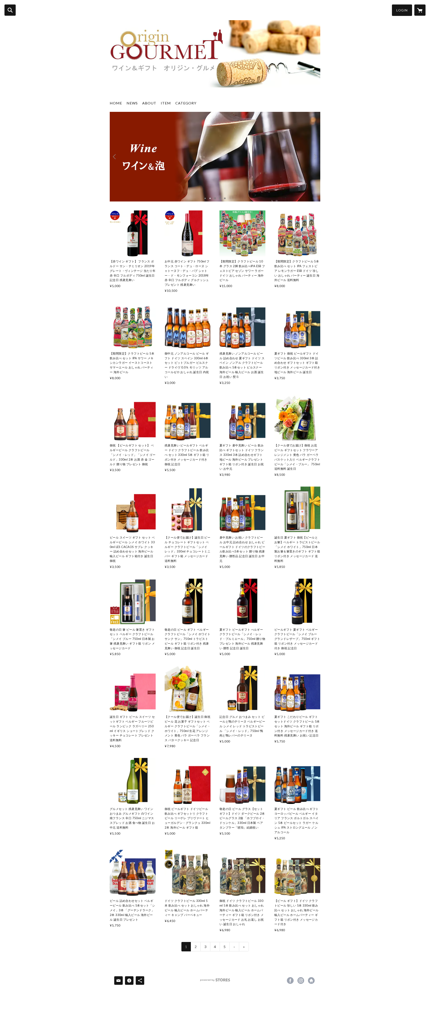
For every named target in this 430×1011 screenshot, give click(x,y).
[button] (402, 10)
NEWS (132, 103)
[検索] (10, 10)
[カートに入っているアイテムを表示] (420, 10)
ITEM (166, 103)
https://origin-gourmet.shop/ (311, 980)
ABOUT (149, 103)
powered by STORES (215, 981)
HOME (116, 103)
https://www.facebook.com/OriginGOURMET (290, 980)
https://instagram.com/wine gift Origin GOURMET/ (300, 980)
